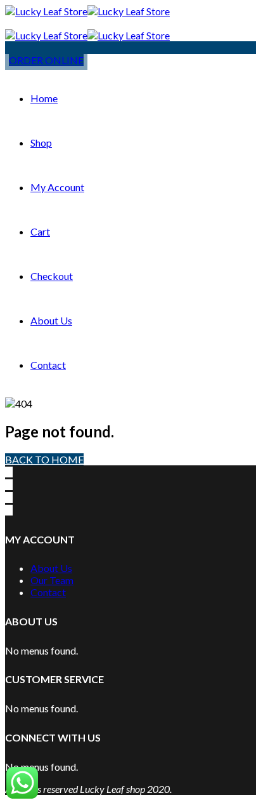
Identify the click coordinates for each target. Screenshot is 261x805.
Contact (48, 365)
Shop (41, 142)
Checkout (51, 276)
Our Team (51, 580)
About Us (51, 320)
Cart (40, 231)
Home (44, 98)
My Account (57, 187)
